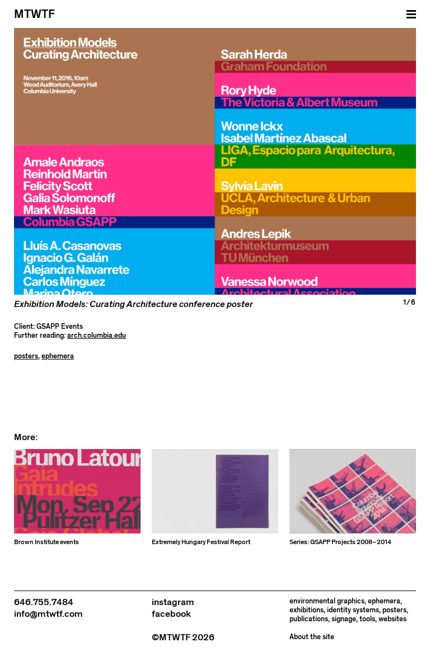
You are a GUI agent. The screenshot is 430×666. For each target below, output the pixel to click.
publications (308, 619)
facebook (171, 614)
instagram (173, 602)
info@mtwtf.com (48, 614)
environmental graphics (326, 601)
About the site (311, 637)
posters (26, 356)
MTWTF (34, 14)
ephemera (57, 356)
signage (343, 619)
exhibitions (306, 610)
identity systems (353, 610)
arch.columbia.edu (96, 336)
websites (392, 619)
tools (367, 619)
